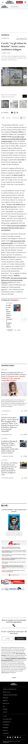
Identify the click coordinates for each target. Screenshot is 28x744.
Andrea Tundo (5, 53)
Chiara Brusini (5, 410)
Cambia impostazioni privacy (10, 695)
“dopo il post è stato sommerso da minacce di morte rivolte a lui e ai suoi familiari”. (13, 227)
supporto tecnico (5, 672)
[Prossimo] (25, 319)
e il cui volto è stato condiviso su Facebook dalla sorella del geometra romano (13, 139)
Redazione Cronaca (9, 330)
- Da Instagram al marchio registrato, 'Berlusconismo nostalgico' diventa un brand (11, 548)
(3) (26, 410)
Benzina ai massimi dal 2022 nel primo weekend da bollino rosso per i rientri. (14, 374)
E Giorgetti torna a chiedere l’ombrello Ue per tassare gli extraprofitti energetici (13, 378)
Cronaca (5, 35)
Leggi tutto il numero (14, 534)
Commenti (6, 112)
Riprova (14, 677)
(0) (19, 330)
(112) (26, 434)
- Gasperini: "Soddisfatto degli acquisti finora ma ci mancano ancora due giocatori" (14, 559)
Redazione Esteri (6, 434)
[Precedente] (3, 319)
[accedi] (25, 2)
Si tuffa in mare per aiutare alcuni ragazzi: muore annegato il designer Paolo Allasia (9, 316)
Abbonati (19, 2)
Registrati (20, 638)
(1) (26, 477)
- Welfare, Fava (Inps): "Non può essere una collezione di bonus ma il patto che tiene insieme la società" (12, 566)
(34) (26, 456)
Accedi (7, 638)
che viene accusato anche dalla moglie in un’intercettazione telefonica (14, 280)
